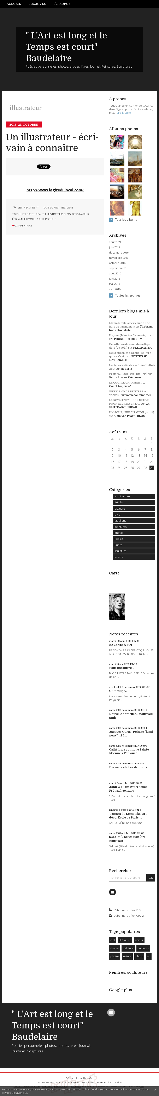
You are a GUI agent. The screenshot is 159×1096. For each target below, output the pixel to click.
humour (30, 219)
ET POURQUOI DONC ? (125, 339)
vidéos (118, 557)
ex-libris (126, 368)
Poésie (118, 539)
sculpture (120, 551)
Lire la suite (124, 112)
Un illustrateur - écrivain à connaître (52, 143)
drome (114, 948)
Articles (119, 502)
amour (139, 940)
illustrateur (54, 214)
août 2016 (115, 273)
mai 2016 (114, 284)
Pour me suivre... (121, 668)
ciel (112, 940)
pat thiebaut (35, 214)
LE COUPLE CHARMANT (125, 382)
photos (118, 533)
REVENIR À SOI (120, 644)
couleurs (143, 948)
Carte (114, 573)
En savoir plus (19, 1093)
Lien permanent (28, 207)
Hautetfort (88, 1078)
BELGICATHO (143, 347)
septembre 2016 (119, 268)
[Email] (112, 892)
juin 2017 (114, 247)
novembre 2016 (118, 258)
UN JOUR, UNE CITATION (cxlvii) (131, 412)
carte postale (46, 219)
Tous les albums (126, 220)
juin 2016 (114, 278)
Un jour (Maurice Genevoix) (128, 335)
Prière (118, 545)
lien (23, 214)
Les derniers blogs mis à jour (50, 1082)
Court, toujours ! (120, 386)
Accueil (14, 4)
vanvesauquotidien (138, 395)
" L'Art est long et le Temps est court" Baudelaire (66, 47)
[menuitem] (16, 4)
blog (67, 214)
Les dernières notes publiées (80, 1082)
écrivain (17, 219)
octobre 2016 (117, 263)
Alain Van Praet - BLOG (129, 415)
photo (139, 956)
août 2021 (115, 242)
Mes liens (67, 207)
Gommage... (118, 690)
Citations (119, 508)
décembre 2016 (119, 252)
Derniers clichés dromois (128, 767)
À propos (62, 4)
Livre (117, 514)
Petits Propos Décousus (125, 377)
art (149, 956)
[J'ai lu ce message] (155, 1089)
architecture (122, 496)
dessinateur (80, 214)
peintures (120, 527)
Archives (37, 4)
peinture (128, 948)
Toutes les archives (127, 295)
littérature (125, 940)
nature (127, 956)
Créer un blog (72, 1078)
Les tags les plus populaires (109, 1082)
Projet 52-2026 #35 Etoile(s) (128, 373)
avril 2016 (114, 289)
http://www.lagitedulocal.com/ (55, 189)
